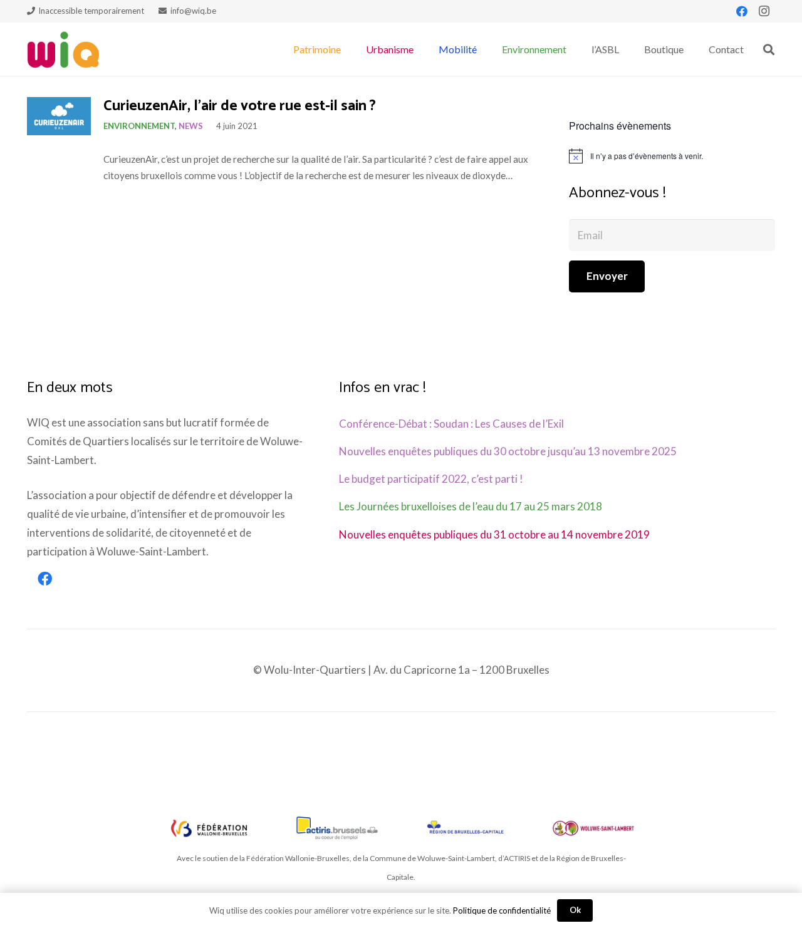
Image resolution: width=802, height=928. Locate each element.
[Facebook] (742, 11)
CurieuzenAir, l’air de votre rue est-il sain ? (239, 106)
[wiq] (63, 49)
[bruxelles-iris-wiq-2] (466, 828)
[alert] (672, 155)
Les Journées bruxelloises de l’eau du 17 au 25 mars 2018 (470, 506)
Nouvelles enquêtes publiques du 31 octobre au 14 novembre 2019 (494, 534)
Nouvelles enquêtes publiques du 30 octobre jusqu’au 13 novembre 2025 (508, 451)
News (191, 126)
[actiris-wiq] (337, 828)
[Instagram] (764, 11)
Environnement (139, 126)
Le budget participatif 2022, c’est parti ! (431, 478)
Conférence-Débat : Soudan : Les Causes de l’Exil (451, 423)
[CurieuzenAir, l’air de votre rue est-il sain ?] (59, 116)
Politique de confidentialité (502, 910)
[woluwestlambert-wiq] (593, 828)
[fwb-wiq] (209, 828)
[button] (347, 49)
